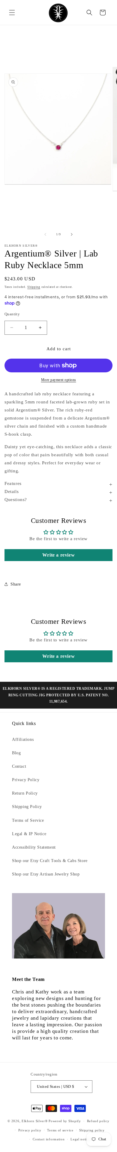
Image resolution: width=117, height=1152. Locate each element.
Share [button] (15, 584)
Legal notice (80, 1139)
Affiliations (23, 739)
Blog (16, 753)
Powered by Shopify (65, 1121)
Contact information (48, 1139)
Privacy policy (29, 1130)
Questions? (15, 499)
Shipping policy (92, 1130)
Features (13, 483)
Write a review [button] (58, 554)
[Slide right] (71, 234)
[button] (12, 12)
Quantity (12, 314)
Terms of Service (28, 820)
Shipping (33, 286)
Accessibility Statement (34, 847)
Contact (19, 766)
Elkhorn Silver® (35, 1121)
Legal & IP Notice (29, 834)
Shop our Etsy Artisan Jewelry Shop (46, 874)
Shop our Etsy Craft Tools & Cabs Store (50, 860)
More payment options (58, 380)
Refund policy (98, 1121)
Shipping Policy (27, 806)
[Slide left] (45, 234)
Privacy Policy (25, 780)
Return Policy (25, 793)
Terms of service (60, 1130)
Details (11, 491)
